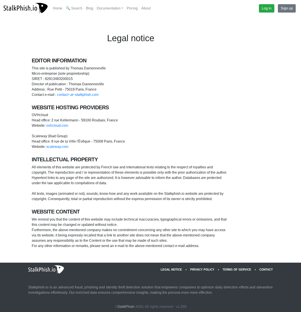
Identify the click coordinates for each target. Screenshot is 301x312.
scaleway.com (57, 147)
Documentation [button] (109, 8)
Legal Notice (171, 269)
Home (57, 8)
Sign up (287, 8)
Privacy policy (202, 269)
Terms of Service (237, 269)
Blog (89, 8)
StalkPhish (125, 306)
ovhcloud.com (57, 125)
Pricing (132, 8)
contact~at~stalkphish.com (77, 95)
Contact (266, 269)
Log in (266, 8)
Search (74, 8)
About (145, 8)
